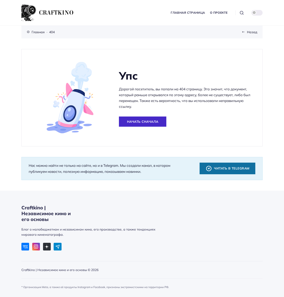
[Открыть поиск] (241, 12)
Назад (252, 32)
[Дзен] (47, 246)
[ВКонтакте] (25, 246)
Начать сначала (142, 122)
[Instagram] (36, 246)
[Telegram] (57, 246)
